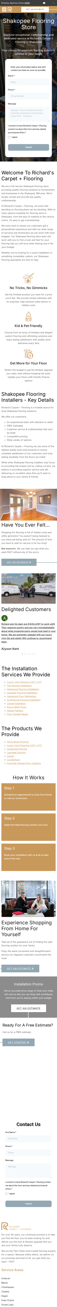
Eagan (4, 1296)
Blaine (4, 1282)
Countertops (13, 759)
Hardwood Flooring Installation (23, 689)
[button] (4, 9)
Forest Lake (7, 1304)
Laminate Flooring (16, 752)
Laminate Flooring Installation (22, 692)
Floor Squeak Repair (17, 714)
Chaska (5, 1291)
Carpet (10, 756)
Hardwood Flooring (17, 749)
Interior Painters (15, 710)
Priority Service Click (15, 3)
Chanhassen (7, 1287)
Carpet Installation (16, 703)
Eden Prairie (7, 1300)
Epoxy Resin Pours (16, 707)
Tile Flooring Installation (19, 685)
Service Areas (12, 1270)
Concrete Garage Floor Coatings (24, 763)
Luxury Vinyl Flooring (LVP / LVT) (24, 682)
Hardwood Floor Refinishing (21, 696)
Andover (5, 1278)
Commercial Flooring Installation (24, 700)
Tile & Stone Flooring (18, 741)
